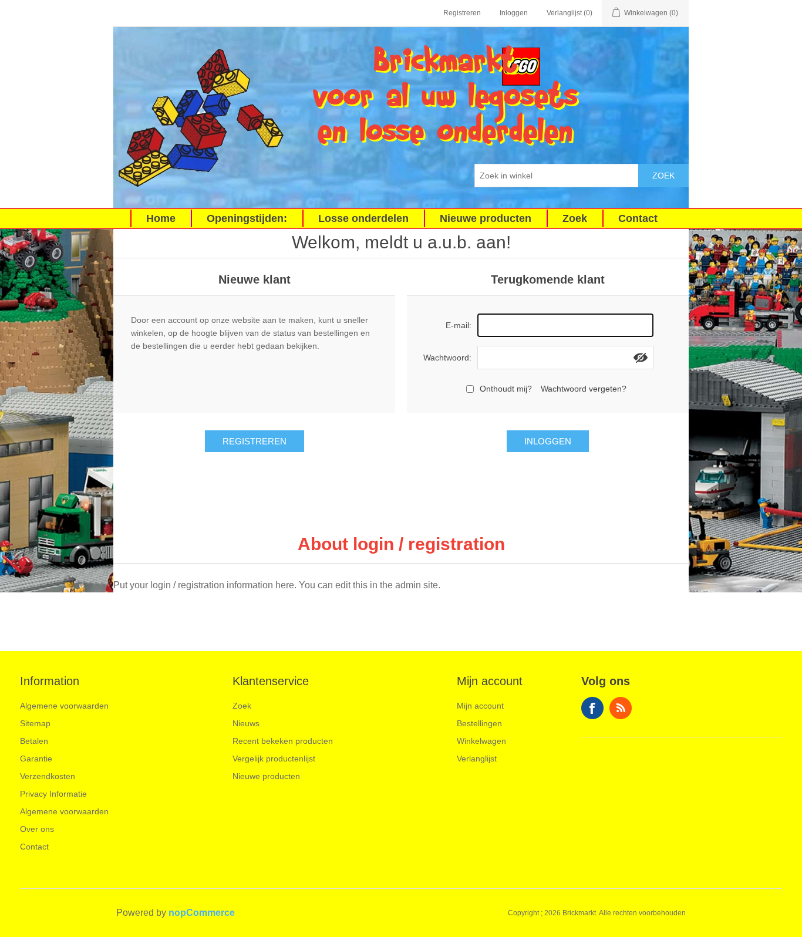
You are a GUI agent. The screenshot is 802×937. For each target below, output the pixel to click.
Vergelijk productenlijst (273, 758)
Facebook (592, 708)
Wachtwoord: (447, 357)
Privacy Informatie (53, 793)
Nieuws (246, 723)
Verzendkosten (47, 776)
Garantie (36, 758)
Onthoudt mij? (506, 388)
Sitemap (35, 723)
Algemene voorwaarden (64, 705)
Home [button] (161, 218)
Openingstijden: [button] (247, 218)
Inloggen (514, 13)
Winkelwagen (481, 741)
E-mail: (458, 325)
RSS (620, 708)
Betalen (34, 741)
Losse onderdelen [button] (363, 218)
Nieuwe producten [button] (485, 218)
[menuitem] (160, 218)
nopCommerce (202, 913)
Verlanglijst (477, 758)
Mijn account (480, 705)
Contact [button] (638, 218)
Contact (34, 846)
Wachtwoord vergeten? (583, 388)
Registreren (462, 13)
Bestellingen (479, 723)
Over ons (37, 829)
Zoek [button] (574, 218)
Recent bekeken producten (282, 741)
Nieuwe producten (266, 776)
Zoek (663, 175)
